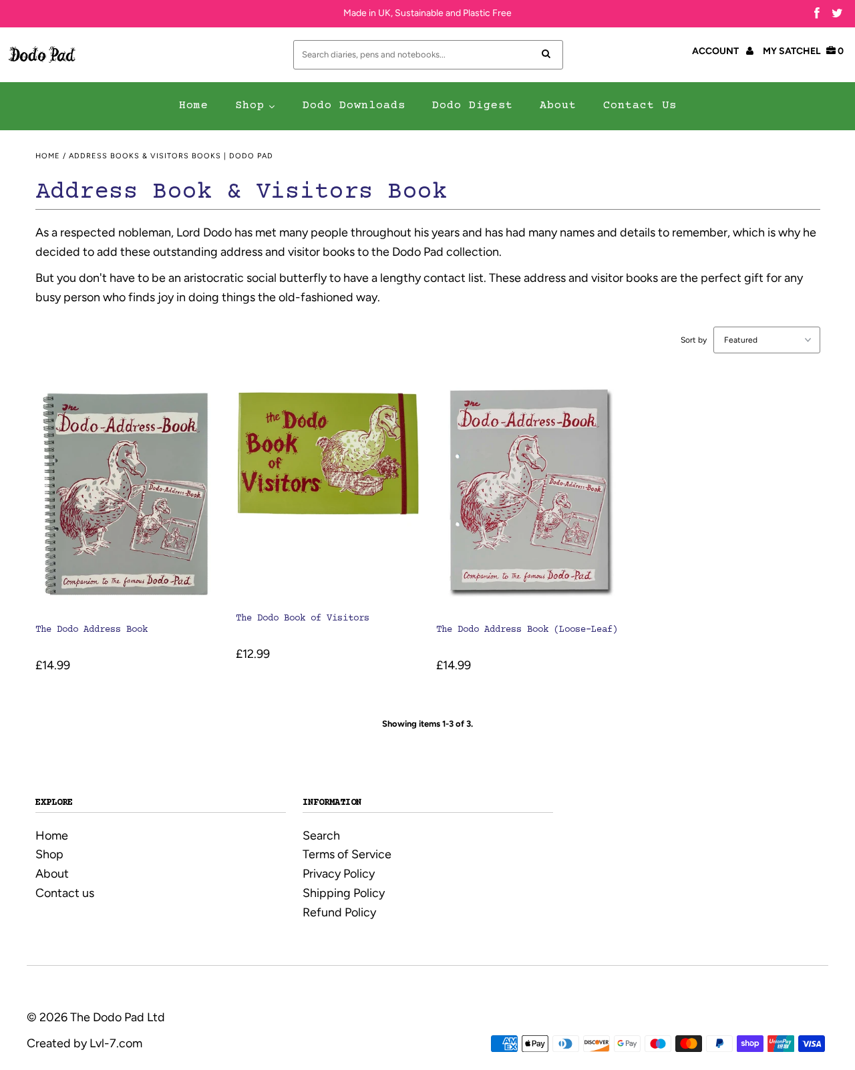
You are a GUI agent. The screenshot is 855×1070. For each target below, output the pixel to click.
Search (321, 835)
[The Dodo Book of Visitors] (327, 489)
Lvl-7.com (116, 1043)
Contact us (64, 893)
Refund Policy (339, 912)
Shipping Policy (344, 893)
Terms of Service (347, 854)
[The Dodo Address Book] (127, 495)
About (52, 873)
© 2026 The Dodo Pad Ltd (96, 1017)
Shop (49, 854)
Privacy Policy (339, 873)
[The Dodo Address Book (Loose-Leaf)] (528, 495)
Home (47, 156)
